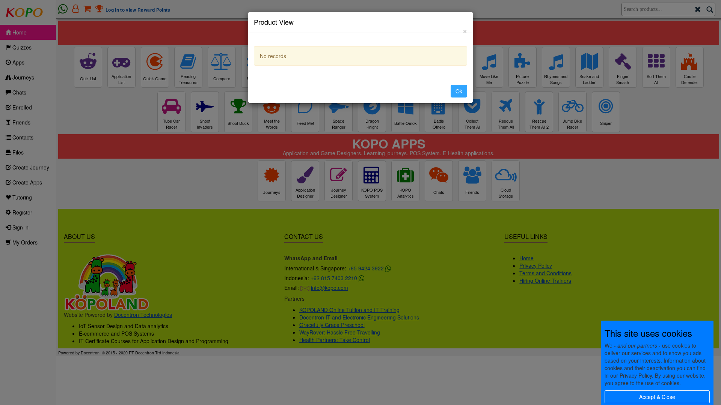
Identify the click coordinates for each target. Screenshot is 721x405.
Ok (459, 91)
